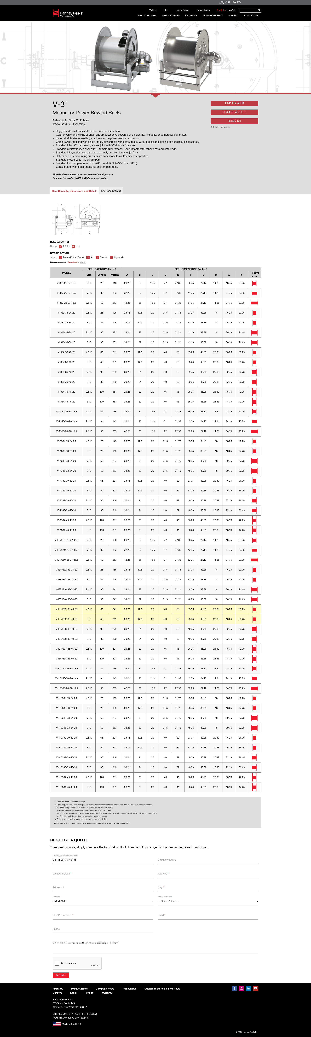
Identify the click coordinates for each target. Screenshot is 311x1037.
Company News (105, 988)
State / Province (165, 897)
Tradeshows (129, 988)
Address (163, 874)
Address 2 (58, 887)
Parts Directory (213, 15)
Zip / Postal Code (63, 915)
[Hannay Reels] (68, 16)
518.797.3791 (60, 1014)
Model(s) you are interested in (65, 856)
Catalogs (191, 15)
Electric (104, 257)
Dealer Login (203, 10)
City (161, 887)
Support (233, 15)
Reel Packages (171, 15)
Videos (152, 10)
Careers (57, 992)
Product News (79, 988)
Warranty (107, 992)
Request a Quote (234, 112)
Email (161, 915)
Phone (56, 929)
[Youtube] (255, 988)
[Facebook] (234, 988)
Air (92, 257)
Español (231, 10)
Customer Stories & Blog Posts (162, 988)
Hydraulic (119, 257)
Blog (166, 10)
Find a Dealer (182, 10)
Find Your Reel (147, 15)
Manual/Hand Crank (73, 257)
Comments (86, 943)
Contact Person (62, 874)
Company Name (167, 860)
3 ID (78, 246)
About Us (58, 988)
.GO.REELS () (83, 1014)
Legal (73, 992)
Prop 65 (89, 992)
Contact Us (251, 15)
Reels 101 (234, 121)
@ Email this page (220, 127)
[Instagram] (241, 988)
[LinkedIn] (248, 988)
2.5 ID (66, 246)
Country (57, 897)
